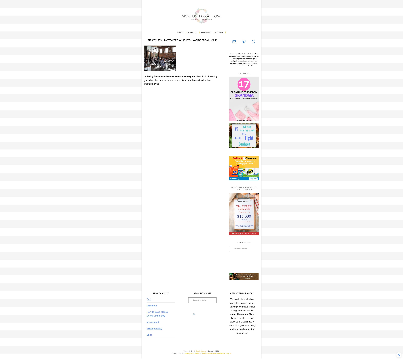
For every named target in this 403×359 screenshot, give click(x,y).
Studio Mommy (201, 351)
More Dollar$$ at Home (201, 15)
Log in (228, 353)
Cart (149, 299)
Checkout (152, 305)
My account (153, 322)
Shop (149, 335)
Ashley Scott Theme (192, 353)
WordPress (221, 353)
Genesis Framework (209, 353)
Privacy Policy (154, 328)
